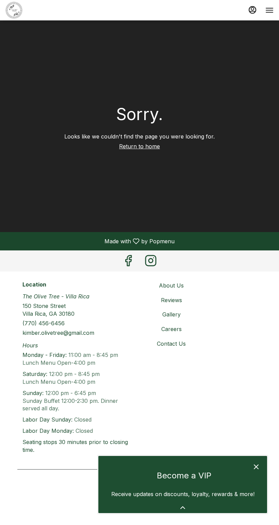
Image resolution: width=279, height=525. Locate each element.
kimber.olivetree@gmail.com (58, 332)
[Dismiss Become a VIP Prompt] (256, 467)
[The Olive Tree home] (36, 10)
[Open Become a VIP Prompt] (183, 508)
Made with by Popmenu (90, 240)
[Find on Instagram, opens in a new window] (151, 262)
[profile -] (252, 10)
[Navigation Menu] (269, 10)
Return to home (139, 146)
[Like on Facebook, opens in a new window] (128, 262)
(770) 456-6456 (43, 323)
